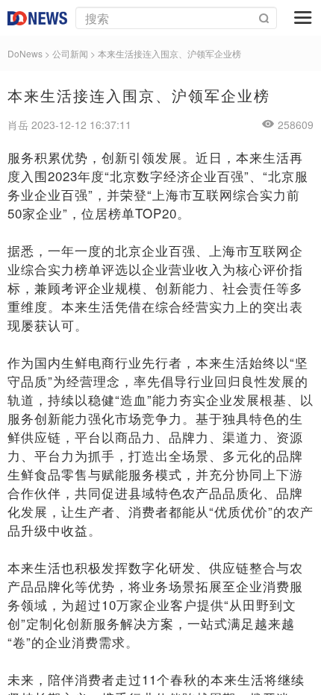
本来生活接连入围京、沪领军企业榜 (169, 53)
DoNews (25, 53)
